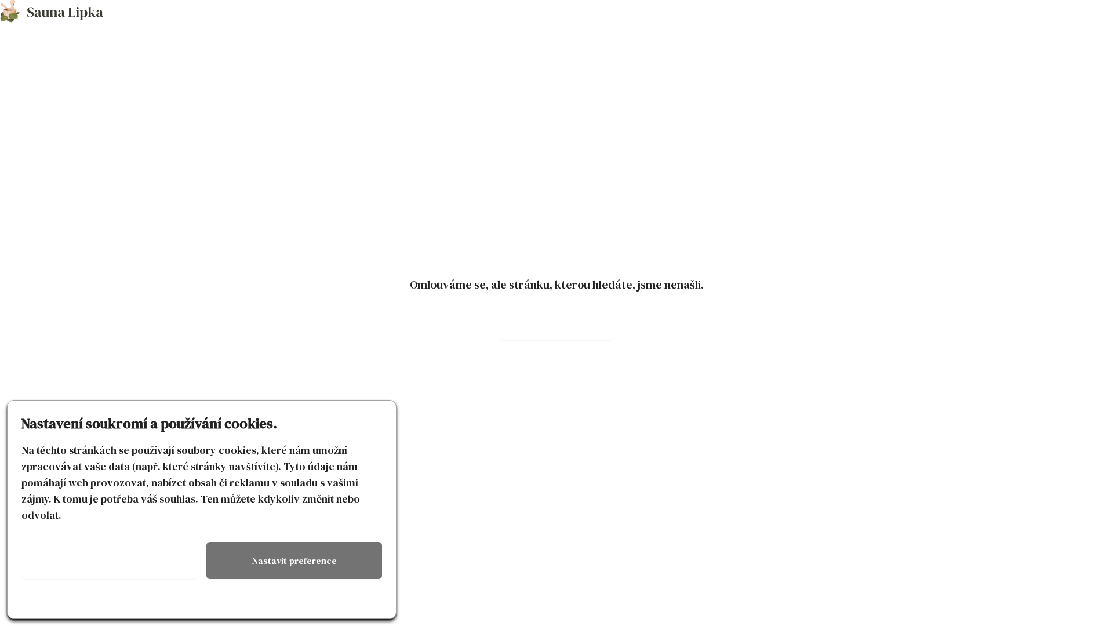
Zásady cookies (109, 600)
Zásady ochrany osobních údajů (294, 600)
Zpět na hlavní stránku (556, 328)
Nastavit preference (294, 560)
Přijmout (109, 560)
